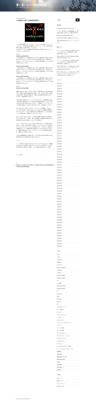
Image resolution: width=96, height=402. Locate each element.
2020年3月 (59, 209)
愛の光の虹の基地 (61, 359)
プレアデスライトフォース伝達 (64, 346)
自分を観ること (60, 367)
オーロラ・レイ (60, 317)
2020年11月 (59, 188)
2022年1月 (59, 151)
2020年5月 (59, 204)
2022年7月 (59, 135)
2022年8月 (59, 133)
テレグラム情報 (60, 330)
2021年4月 (59, 175)
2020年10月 (59, 191)
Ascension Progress (61, 267)
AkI (24, 18)
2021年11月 (59, 156)
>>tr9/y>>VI (20, 154)
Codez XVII (59, 270)
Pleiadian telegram (61, 288)
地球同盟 (59, 351)
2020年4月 (59, 206)
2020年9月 (59, 193)
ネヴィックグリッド (61, 338)
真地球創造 (59, 364)
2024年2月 (59, 86)
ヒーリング (59, 343)
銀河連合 (59, 369)
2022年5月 (59, 141)
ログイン (59, 378)
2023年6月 (59, 107)
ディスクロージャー (61, 333)
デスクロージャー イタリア (63, 335)
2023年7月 (59, 104)
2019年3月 (59, 240)
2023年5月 (59, 109)
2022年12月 (59, 122)
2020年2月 (59, 212)
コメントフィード (61, 383)
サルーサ (59, 325)
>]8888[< (59, 262)
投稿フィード (60, 380)
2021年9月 (59, 162)
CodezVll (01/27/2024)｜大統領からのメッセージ (68, 38)
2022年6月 (59, 138)
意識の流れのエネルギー (62, 356)
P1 (57, 280)
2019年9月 (59, 225)
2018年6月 (59, 246)
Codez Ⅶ (59, 272)
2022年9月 (59, 130)
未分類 (58, 362)
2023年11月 (59, 93)
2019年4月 (59, 238)
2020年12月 (59, 185)
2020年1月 (59, 214)
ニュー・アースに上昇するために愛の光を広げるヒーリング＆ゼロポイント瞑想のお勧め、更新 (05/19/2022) (68, 52)
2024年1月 (59, 88)
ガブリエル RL (60, 320)
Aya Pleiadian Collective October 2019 (65, 28)
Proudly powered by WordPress (23, 398)
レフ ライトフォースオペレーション (65, 348)
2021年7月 (59, 167)
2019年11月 (59, 219)
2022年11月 (59, 125)
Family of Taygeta (61, 275)
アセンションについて (62, 314)
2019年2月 (59, 243)
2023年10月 (59, 96)
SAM (58, 296)
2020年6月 (59, 201)
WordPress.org (60, 386)
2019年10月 (59, 222)
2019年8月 (59, 227)
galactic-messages (61, 278)
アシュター (59, 312)
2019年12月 (59, 217)
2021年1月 (59, 183)
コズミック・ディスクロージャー (64, 322)
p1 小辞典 (59, 283)
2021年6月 (59, 170)
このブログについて (61, 307)
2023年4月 (59, 112)
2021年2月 (59, 180)
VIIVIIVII (59, 301)
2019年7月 (59, 230)
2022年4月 (59, 143)
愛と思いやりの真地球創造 (31, 5)
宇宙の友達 (59, 354)
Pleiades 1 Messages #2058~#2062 (65, 35)
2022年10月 (59, 128)
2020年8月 (59, 196)
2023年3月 (59, 114)
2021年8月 (59, 164)
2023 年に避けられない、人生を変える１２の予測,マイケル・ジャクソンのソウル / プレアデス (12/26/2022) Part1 (68, 68)
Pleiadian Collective (61, 285)
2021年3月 (59, 177)
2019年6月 (59, 233)
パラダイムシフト (61, 341)
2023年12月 (59, 91)
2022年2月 (59, 149)
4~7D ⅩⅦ (59, 264)
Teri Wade (59, 299)
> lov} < (58, 254)
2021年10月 (59, 159)
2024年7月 (59, 83)
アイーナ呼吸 (60, 309)
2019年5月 (59, 235)
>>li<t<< (58, 257)
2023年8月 (59, 101)
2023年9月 (59, 99)
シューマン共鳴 (60, 327)
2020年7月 (59, 198)
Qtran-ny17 (59, 293)
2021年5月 (59, 172)
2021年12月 (59, 154)
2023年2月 (59, 117)
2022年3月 (59, 146)
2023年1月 (59, 120)
